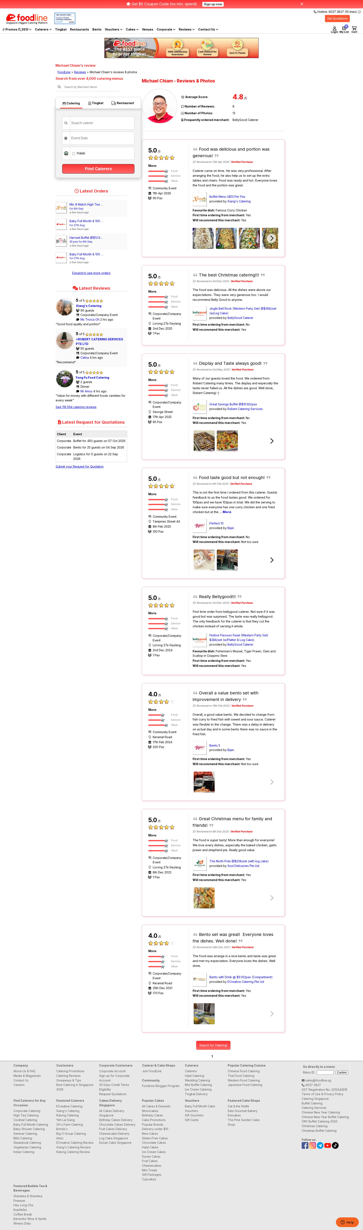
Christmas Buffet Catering (319, 1130)
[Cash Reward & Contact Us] (208, 29)
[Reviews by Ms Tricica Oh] (66, 316)
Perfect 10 (216, 523)
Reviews (185, 29)
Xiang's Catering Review (73, 1147)
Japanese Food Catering (245, 1085)
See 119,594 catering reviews (76, 407)
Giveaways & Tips (68, 1080)
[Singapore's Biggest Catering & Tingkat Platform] (23, 23)
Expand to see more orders (91, 273)
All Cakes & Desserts (156, 1106)
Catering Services (314, 1107)
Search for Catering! (213, 1045)
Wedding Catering (197, 1080)
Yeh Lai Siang (65, 1120)
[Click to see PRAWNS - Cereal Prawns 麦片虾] (226, 238)
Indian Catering (23, 1152)
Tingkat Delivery (196, 1094)
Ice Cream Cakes (154, 1152)
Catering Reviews (68, 1075)
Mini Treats (149, 1170)
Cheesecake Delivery (114, 1133)
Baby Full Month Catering (30, 1124)
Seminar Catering (25, 1133)
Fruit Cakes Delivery (113, 1129)
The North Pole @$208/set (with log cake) (239, 861)
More (227, 512)
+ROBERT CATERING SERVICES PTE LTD (99, 341)
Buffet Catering (312, 1103)
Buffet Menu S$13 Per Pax (227, 196)
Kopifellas (20, 1209)
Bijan (231, 528)
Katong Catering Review (73, 1152)
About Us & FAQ (24, 1071)
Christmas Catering (314, 1126)
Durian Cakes (151, 1156)
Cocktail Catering (25, 1120)
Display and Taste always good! (230, 363)
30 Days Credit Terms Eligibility (114, 1087)
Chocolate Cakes (154, 1142)
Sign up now (213, 4)
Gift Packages (151, 1174)
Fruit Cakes (150, 1161)
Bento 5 (214, 745)
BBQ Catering (22, 1138)
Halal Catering (194, 1075)
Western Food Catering (244, 1080)
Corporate (165, 29)
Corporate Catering (26, 1111)
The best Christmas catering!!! (229, 274)
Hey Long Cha (23, 1205)
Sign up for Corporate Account (114, 1078)
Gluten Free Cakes (155, 1138)
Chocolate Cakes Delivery (117, 1124)
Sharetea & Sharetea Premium (27, 1198)
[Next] (271, 238)
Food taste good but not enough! (232, 477)
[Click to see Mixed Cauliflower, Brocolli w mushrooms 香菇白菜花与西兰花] (249, 238)
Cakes (131, 29)
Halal (80, 153)
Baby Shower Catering (29, 1129)
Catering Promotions (70, 1071)
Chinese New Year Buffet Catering (325, 1117)
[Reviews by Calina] (66, 349)
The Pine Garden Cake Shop (244, 1122)
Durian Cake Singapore (115, 1142)
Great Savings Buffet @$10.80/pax (233, 404)
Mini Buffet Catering (198, 1085)
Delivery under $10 (155, 1129)
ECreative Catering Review (74, 1142)
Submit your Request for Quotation (80, 466)
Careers (19, 1085)
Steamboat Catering (27, 1142)
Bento (96, 29)
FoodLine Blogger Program (160, 1086)
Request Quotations (112, 1094)
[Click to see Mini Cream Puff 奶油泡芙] (204, 440)
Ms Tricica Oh (90, 319)
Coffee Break (22, 1214)
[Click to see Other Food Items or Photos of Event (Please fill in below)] (204, 782)
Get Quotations (337, 18)
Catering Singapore (315, 1098)
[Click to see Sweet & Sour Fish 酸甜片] (227, 440)
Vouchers (112, 29)
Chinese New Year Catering (321, 1112)
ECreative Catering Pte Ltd (246, 981)
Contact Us (21, 1080)
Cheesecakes (151, 1165)
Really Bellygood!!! (217, 596)
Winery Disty (22, 1223)
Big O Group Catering (71, 1133)
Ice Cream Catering (198, 1089)
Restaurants (79, 29)
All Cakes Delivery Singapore (111, 1113)
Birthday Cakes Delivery (116, 1120)
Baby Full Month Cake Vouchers (200, 1108)
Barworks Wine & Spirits (29, 1219)
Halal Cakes (150, 1147)
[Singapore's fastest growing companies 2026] (61, 23)
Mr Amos (86, 391)
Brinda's (62, 1129)
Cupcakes (149, 1179)
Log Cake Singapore (113, 1138)
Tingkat (61, 29)
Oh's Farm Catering (69, 1124)
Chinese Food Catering (244, 1071)
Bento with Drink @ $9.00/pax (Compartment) (241, 977)
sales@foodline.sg (318, 1080)
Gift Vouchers (194, 1115)
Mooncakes (150, 1111)
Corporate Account (112, 1071)
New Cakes (150, 1133)
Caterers (42, 29)
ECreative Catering (69, 1106)
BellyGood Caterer (240, 318)
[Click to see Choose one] (204, 560)
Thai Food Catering (241, 1075)
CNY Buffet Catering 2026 (319, 1121)
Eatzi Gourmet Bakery (243, 1111)
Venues (147, 29)
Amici (59, 1138)
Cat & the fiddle (238, 1106)
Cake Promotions (154, 1120)
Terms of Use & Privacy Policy (322, 1094)
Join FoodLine (152, 1071)
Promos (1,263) (17, 29)
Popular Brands (152, 1124)
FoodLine (64, 72)
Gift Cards (192, 1120)
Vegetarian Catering (27, 1147)
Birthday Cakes (152, 1115)
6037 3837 (313, 1085)
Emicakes (234, 1115)
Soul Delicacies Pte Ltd (243, 866)
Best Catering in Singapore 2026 (74, 1087)
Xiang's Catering (88, 306)
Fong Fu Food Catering (92, 377)
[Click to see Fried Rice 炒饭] (203, 238)
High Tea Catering (26, 1115)
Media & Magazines (27, 1075)
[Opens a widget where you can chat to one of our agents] (347, 1222)
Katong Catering (67, 1115)
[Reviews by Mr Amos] (66, 388)
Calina (85, 357)
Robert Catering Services (245, 409)
